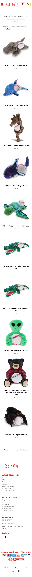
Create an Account (8, 502)
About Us (5, 478)
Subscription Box (7, 510)
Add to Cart (9, 68)
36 (24, 450)
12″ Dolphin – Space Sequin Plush (16, 105)
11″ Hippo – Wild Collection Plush (16, 65)
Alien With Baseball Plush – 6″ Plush (16, 350)
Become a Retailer (8, 486)
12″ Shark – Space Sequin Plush (16, 186)
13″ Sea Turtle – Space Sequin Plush (16, 226)
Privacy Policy (6, 488)
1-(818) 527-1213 (7, 520)
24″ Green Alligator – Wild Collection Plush (16, 309)
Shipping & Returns (8, 506)
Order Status (6, 504)
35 (21, 450)
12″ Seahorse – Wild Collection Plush (16, 146)
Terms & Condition (8, 490)
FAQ (3, 480)
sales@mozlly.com (8, 523)
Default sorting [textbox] (13, 21)
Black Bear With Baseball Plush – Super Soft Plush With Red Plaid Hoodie (16, 393)
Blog (3, 482)
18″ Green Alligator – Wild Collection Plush (16, 267)
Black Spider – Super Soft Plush (16, 435)
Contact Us (5, 484)
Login (4, 500)
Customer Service (7, 508)
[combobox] (16, 21)
